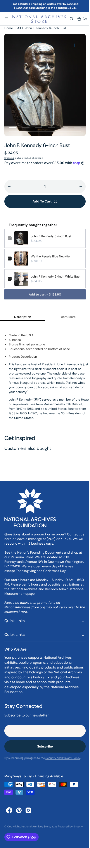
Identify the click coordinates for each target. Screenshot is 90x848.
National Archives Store (35, 831)
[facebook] (9, 815)
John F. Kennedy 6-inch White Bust (55, 282)
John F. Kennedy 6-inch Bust (51, 241)
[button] (6, 19)
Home (8, 28)
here (12, 544)
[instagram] (28, 815)
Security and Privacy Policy (62, 763)
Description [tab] (21, 322)
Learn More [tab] (65, 322)
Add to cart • (43, 300)
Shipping (9, 158)
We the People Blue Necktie (50, 262)
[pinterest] (19, 815)
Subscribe (43, 751)
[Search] (71, 19)
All (19, 28)
